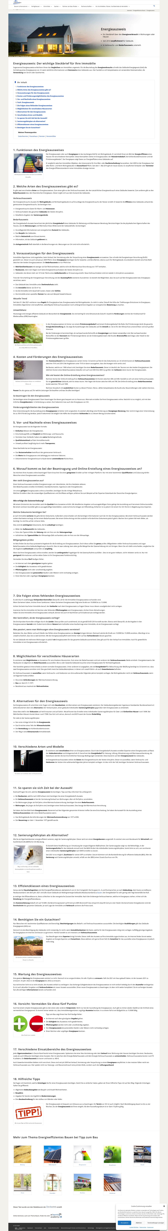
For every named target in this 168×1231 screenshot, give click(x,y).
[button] (164, 1206)
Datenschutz (143, 1227)
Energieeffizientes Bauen (139, 10)
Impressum (150, 1227)
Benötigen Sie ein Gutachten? (28, 127)
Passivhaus (82, 1193)
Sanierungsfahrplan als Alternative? (31, 121)
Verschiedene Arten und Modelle (29, 115)
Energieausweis (82, 1164)
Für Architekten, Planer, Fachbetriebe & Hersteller (112, 6)
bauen (99, 893)
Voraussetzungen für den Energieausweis (33, 93)
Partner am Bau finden (70, 6)
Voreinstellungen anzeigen (155, 1223)
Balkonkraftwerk (52, 1164)
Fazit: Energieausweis (25, 102)
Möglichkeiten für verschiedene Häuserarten (34, 109)
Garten (56, 6)
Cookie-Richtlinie (134, 1227)
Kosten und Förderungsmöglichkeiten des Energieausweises (40, 96)
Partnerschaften (86, 6)
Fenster (22, 1193)
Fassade (142, 1164)
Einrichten (47, 6)
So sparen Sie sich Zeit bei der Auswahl (32, 118)
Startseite (129, 10)
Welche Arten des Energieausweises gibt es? (34, 90)
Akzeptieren (124, 1223)
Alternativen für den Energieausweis (31, 112)
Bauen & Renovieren (21, 6)
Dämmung (22, 1164)
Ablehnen (139, 1223)
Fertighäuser (35, 6)
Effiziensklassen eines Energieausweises (32, 124)
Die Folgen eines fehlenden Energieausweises (34, 105)
